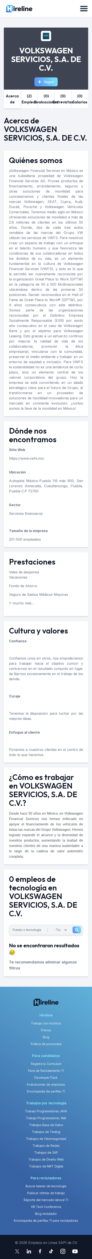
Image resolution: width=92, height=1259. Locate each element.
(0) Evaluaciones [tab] (46, 98)
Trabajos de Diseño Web (46, 1159)
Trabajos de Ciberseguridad (46, 1139)
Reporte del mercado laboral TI (46, 1200)
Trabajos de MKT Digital (46, 1166)
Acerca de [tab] (12, 98)
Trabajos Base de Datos (46, 1125)
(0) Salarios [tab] (80, 98)
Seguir (49, 82)
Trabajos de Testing (46, 1132)
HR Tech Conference (46, 1207)
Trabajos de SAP (46, 1152)
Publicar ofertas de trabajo (46, 1193)
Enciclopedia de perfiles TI (46, 1091)
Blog (46, 1037)
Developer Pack (46, 1077)
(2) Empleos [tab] (29, 98)
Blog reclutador (46, 1213)
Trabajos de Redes (46, 1145)
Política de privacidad (46, 1044)
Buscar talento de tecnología (46, 1186)
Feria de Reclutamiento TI (46, 1070)
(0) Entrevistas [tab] (63, 98)
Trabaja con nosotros (46, 1023)
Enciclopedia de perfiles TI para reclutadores (46, 1220)
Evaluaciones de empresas (46, 1084)
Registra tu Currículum (46, 1064)
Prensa (46, 1030)
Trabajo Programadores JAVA (46, 1111)
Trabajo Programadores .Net (46, 1118)
